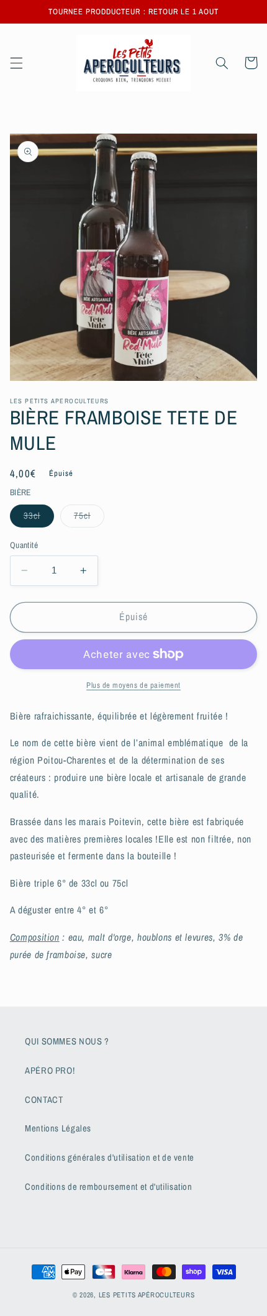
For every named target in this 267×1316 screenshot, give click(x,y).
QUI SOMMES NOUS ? (67, 1041)
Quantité (24, 545)
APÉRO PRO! (50, 1070)
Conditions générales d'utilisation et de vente (109, 1157)
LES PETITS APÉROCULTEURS (147, 1295)
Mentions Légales (58, 1128)
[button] (16, 62)
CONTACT (44, 1100)
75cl (89, 518)
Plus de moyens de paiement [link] (133, 685)
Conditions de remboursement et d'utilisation (108, 1187)
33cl (39, 518)
